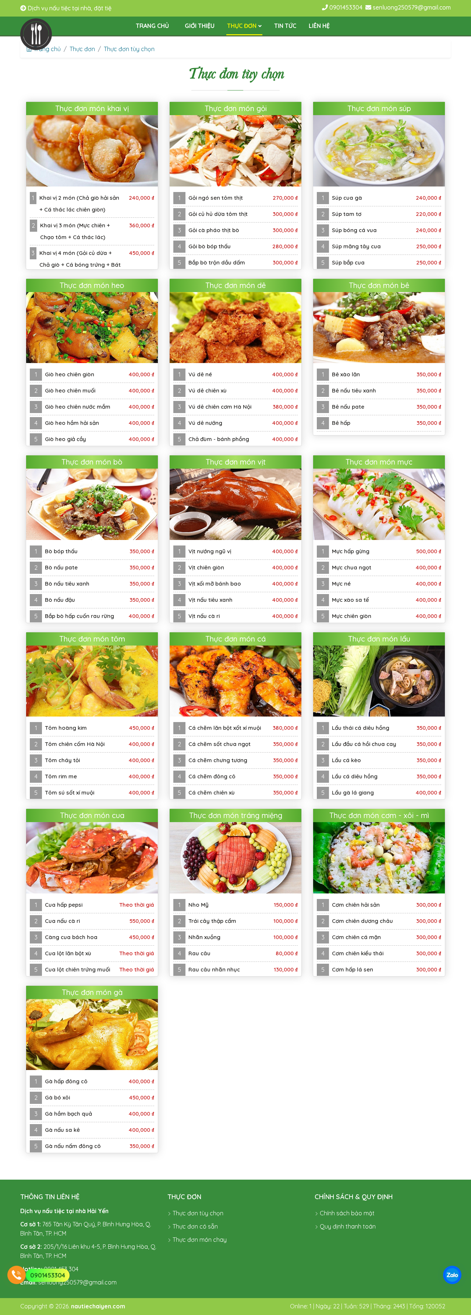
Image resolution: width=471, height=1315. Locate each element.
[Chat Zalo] (452, 1275)
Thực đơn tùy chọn (129, 49)
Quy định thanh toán (347, 1226)
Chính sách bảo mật (346, 1213)
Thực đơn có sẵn (194, 1226)
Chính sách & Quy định (354, 1197)
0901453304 (47, 1275)
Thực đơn (82, 49)
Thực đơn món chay (199, 1239)
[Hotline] (16, 1275)
